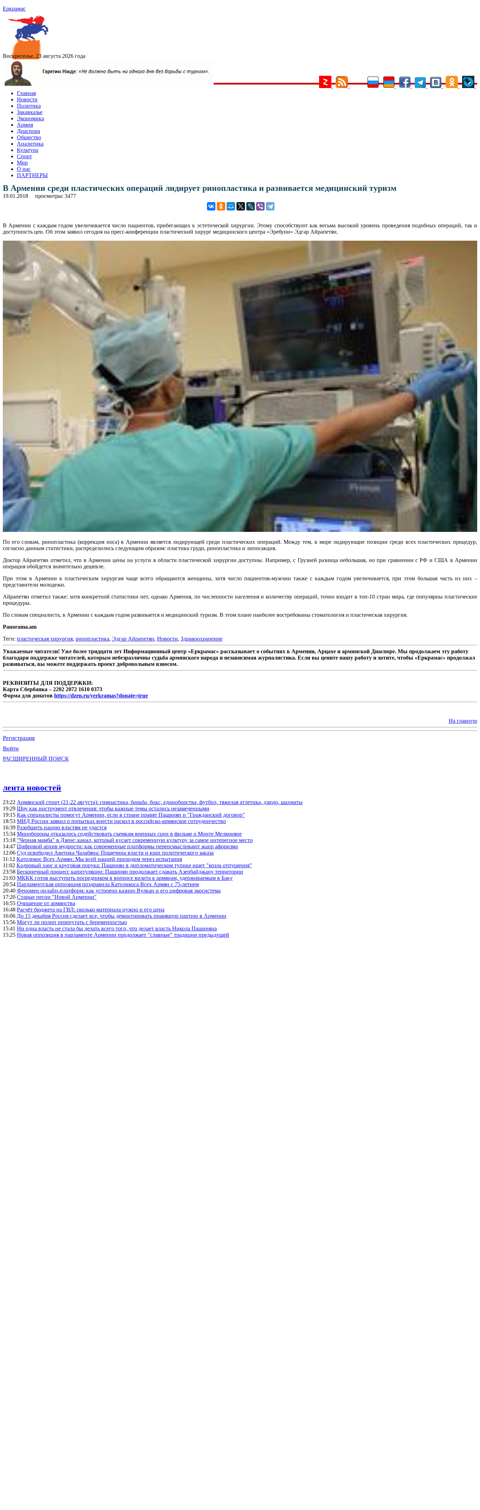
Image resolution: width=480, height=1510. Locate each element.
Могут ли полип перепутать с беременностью (72, 922)
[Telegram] (270, 206)
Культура (27, 150)
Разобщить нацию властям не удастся (61, 827)
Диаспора (28, 131)
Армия (25, 125)
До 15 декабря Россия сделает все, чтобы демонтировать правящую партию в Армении (121, 916)
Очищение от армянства (46, 903)
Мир (22, 163)
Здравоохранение (201, 639)
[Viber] (260, 206)
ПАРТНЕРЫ (32, 175)
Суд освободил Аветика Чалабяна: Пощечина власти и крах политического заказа (115, 853)
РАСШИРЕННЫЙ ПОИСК (36, 759)
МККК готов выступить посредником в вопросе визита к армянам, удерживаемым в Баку (125, 878)
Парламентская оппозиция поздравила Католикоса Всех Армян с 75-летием (108, 884)
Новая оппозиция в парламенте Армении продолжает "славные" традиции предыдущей (123, 935)
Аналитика (30, 144)
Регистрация (19, 738)
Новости (27, 99)
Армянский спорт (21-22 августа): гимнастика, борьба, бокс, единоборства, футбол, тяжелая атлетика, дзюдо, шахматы (160, 802)
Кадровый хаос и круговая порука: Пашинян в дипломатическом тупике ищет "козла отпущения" (134, 865)
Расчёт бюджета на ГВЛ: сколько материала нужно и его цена (90, 910)
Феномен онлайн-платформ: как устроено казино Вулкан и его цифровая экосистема (119, 891)
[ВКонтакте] (211, 206)
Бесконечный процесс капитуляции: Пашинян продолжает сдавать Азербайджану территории (130, 872)
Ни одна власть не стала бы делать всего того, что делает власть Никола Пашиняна (117, 928)
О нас (24, 169)
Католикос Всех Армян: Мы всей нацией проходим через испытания (99, 859)
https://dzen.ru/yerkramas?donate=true (101, 696)
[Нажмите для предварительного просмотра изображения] (240, 530)
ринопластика (92, 639)
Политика (29, 106)
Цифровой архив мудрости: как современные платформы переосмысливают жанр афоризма (127, 846)
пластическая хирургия (45, 639)
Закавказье (30, 112)
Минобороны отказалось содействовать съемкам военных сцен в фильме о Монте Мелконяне (129, 834)
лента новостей (32, 787)
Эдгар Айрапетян (133, 639)
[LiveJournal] (250, 206)
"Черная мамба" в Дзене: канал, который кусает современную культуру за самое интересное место (135, 840)
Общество (29, 137)
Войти (11, 748)
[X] (240, 206)
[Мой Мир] (231, 206)
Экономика (30, 118)
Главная (26, 93)
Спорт (24, 156)
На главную (463, 721)
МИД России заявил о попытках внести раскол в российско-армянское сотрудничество (121, 821)
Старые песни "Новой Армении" (57, 897)
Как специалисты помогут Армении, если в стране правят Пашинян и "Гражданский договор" (131, 815)
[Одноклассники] (221, 206)
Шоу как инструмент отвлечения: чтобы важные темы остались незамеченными (113, 808)
